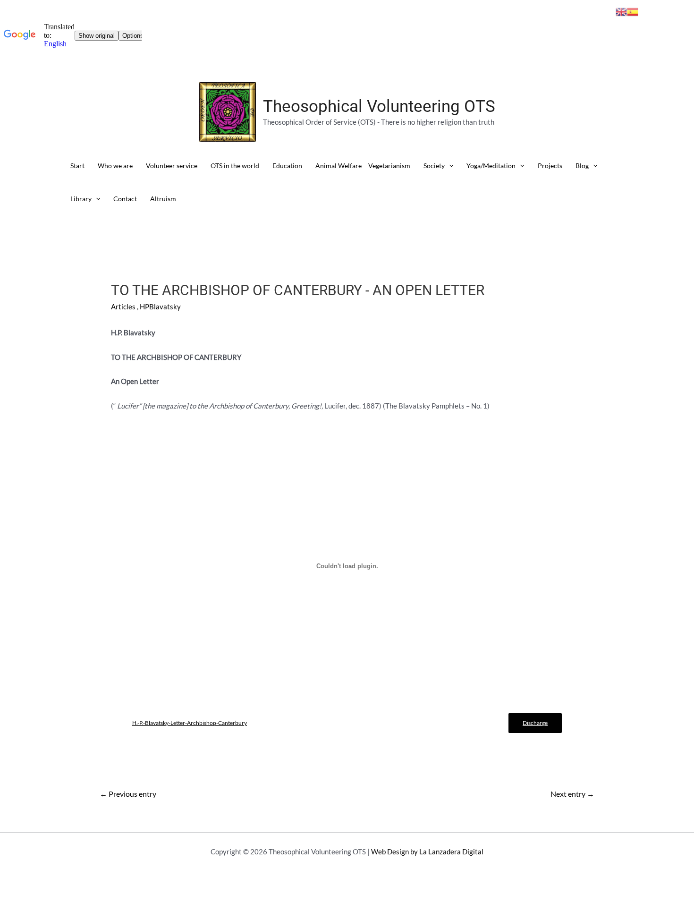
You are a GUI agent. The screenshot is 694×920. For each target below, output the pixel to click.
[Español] (632, 11)
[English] (621, 11)
